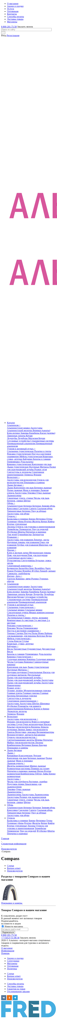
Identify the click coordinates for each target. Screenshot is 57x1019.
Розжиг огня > (14, 688)
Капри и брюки (41, 709)
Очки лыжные (43, 493)
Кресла (18, 641)
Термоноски (25, 529)
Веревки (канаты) (41, 430)
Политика (12, 968)
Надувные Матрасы (39, 467)
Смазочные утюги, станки (20, 498)
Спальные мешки (16, 610)
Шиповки (45, 703)
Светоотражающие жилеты (21, 740)
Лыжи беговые (14, 750)
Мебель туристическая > (19, 638)
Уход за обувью (38, 511)
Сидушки (19, 662)
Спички (19, 633)
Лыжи (10, 487)
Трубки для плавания (28, 545)
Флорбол (27, 571)
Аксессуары (36, 428)
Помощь (5, 953)
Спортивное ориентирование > (22, 701)
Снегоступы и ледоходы (19, 472)
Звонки (22, 729)
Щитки (36, 703)
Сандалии (23, 508)
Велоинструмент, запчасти (20, 735)
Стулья (25, 641)
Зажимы (24, 433)
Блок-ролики (13, 433)
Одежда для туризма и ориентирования (35, 526)
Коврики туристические (19, 464)
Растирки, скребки (38, 781)
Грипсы (11, 732)
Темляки (31, 493)
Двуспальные (33, 675)
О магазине (7, 948)
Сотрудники (13, 961)
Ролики (18, 571)
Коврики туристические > (20, 656)
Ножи (41, 633)
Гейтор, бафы (42, 774)
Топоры (11, 633)
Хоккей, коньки (48, 571)
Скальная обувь (44, 508)
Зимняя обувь (48, 506)
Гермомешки (13, 461)
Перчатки (48, 740)
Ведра (49, 636)
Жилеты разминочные (18, 766)
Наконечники (14, 685)
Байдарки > (12, 646)
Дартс (48, 568)
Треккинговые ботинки (19, 511)
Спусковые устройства (18, 441)
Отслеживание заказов (18, 991)
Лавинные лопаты (16, 435)
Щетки (27, 500)
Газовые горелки (31, 693)
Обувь (10, 805)
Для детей (12, 534)
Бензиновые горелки (26, 696)
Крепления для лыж (42, 464)
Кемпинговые (14, 620)
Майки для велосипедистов (21, 742)
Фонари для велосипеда (19, 722)
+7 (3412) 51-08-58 (10, 938)
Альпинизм (13, 584)
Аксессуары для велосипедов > (22, 719)
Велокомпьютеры (45, 732)
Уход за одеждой (40, 529)
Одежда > (12, 516)
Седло (19, 724)
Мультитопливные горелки (37, 690)
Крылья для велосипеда (19, 727)
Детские (37, 755)
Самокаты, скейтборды (18, 573)
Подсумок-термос (16, 784)
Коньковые (13, 755)
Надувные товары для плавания (23, 542)
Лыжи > (11, 753)
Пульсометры (14, 560)
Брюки (32, 519)
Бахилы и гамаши (42, 459)
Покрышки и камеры (34, 482)
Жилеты (36, 521)
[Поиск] (3, 32)
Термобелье (13, 529)
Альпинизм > (13, 425)
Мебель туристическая (31, 456)
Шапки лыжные (38, 766)
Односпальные (35, 672)
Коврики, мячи (23, 578)
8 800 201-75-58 (9, 26)
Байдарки (28, 459)
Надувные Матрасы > (18, 669)
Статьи (10, 973)
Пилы (35, 633)
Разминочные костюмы (19, 768)
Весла (10, 649)
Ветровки (41, 519)
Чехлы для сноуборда (18, 781)
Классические (26, 755)
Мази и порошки (31, 490)
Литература (38, 534)
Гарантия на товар (16, 989)
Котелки (41, 636)
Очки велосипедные (33, 724)
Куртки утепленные (17, 524)
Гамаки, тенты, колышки (35, 617)
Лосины (11, 526)
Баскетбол (24, 568)
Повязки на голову (40, 768)
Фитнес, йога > (14, 576)
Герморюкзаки (30, 628)
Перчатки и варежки (36, 532)
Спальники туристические (20, 451)
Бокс (32, 568)
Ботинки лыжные (43, 487)
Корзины (36, 727)
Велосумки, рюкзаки (26, 732)
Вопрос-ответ (14, 976)
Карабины (34, 433)
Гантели (11, 578)
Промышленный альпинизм (21, 443)
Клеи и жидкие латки (18, 552)
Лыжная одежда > (16, 763)
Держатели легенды (17, 711)
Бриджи (43, 745)
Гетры (49, 519)
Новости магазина (13, 926)
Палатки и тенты (42, 451)
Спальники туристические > (21, 607)
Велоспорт (12, 716)
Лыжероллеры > (15, 792)
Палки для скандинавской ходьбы (31, 468)
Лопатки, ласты (41, 539)
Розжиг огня (40, 469)
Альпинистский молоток (20, 430)
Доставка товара (15, 986)
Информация (7, 951)
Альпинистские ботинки (19, 506)
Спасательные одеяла (18, 612)
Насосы (47, 724)
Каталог (11, 422)
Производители (15, 979)
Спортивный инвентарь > (20, 565)
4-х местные (27, 620)
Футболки (12, 532)
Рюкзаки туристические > (20, 625)
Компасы (29, 709)
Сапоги (33, 508)
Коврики (31, 659)
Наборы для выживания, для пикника (29, 634)
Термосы (28, 474)
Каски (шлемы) (47, 433)
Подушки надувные (17, 672)
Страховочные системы (42, 441)
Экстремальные (15, 617)
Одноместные (34, 649)
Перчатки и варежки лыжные (22, 771)
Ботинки (37, 506)
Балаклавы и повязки (18, 519)
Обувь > (11, 503)
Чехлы (19, 628)
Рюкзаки (11, 628)
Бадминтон (13, 568)
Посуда (28, 633)
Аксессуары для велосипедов (22, 480)
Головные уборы (15, 521)
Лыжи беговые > (15, 485)
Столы (10, 641)
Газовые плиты (15, 693)
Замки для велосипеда (37, 729)
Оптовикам (12, 966)
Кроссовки (12, 508)
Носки (40, 771)
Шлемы (39, 740)
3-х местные (40, 620)
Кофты (51, 521)
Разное (10, 571)
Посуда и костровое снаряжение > (24, 630)
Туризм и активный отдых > (21, 448)
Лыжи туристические (18, 467)
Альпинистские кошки (18, 428)
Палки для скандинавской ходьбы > (25, 677)
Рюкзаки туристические (19, 454)
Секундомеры (28, 560)
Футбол (36, 571)
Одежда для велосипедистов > (22, 737)
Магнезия (33, 438)
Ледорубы (12, 438)
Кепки (44, 521)
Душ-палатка (26, 461)
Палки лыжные (15, 490)
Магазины (12, 963)
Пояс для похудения (17, 555)
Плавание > (13, 537)
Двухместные (48, 649)
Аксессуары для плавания (20, 539)
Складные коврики (17, 659)
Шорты (22, 532)
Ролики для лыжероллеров (33, 797)
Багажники (39, 735)
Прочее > (11, 550)
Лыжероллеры (14, 495)
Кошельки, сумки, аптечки (20, 643)
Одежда (11, 818)
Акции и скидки (15, 958)
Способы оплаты (15, 983)
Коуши (29, 435)
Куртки (28, 521)
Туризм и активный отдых (20, 604)
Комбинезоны (14, 745)
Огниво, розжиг (15, 690)
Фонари (37, 474)
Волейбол (40, 568)
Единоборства (25, 534)
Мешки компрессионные (41, 612)
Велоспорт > (13, 477)
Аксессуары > (14, 779)
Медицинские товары (40, 552)
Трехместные (20, 649)
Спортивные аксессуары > (20, 558)
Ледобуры (23, 438)
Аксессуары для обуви (18, 513)
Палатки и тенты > (16, 615)
